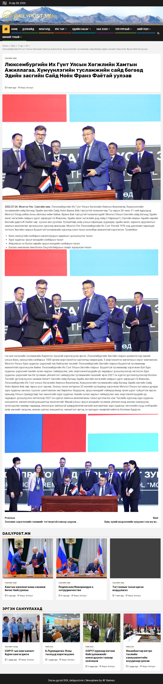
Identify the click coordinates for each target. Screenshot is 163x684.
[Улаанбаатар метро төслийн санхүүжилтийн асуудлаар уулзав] (142, 628)
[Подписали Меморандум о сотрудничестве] (81, 558)
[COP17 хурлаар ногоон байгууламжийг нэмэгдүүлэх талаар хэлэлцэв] (101, 628)
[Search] (158, 33)
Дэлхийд (28, 29)
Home (14, 29)
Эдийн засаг (80, 29)
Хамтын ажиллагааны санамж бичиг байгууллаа (25, 588)
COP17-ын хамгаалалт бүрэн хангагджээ (19, 652)
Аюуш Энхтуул (26, 88)
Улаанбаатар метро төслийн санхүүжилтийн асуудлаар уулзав (139, 655)
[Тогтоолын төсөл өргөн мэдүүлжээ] (135, 558)
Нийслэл (49, 647)
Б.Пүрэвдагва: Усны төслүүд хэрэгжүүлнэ (59, 652)
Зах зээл (102, 29)
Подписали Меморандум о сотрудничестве (76, 588)
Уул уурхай (122, 29)
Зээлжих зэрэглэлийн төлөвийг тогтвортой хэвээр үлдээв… (41, 519)
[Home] (6, 29)
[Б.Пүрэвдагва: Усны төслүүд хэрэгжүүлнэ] (61, 628)
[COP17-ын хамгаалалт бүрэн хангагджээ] (21, 628)
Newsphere (92, 680)
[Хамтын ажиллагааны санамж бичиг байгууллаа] (27, 558)
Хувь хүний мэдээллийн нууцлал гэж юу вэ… (131, 519)
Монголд (44, 29)
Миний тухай (10, 37)
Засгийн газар (11, 647)
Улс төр (59, 29)
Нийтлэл (142, 29)
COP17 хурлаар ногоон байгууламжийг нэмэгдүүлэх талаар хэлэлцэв (100, 655)
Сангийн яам (11, 58)
